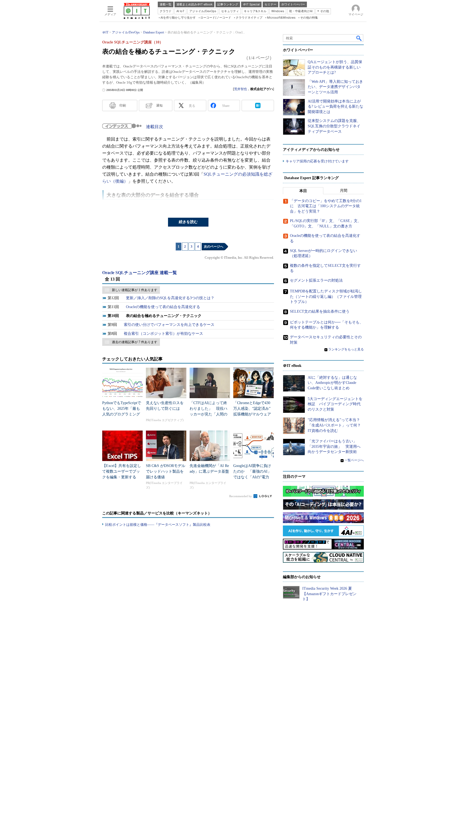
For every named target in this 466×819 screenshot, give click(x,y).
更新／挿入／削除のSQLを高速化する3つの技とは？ (170, 298)
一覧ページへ (354, 460)
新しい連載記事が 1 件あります (134, 290)
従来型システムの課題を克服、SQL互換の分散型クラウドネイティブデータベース (334, 126)
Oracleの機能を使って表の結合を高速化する (163, 307)
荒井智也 (240, 89)
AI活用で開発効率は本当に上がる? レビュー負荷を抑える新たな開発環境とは (335, 106)
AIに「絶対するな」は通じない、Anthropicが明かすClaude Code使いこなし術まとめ (332, 383)
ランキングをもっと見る (346, 349)
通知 (159, 105)
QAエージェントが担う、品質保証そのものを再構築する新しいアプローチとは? (335, 67)
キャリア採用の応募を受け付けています (317, 161)
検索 (359, 38)
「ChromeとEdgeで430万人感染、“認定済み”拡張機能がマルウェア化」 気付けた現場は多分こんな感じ (252, 414)
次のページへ (213, 246)
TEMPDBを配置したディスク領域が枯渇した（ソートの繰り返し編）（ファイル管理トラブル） (326, 296)
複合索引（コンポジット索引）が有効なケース (163, 334)
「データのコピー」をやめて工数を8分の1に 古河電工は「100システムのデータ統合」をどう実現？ (326, 206)
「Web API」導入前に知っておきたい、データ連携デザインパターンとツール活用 (335, 87)
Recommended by (241, 496)
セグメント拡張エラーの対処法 (316, 280)
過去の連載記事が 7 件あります (134, 342)
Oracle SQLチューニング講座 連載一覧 (139, 272)
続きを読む (188, 222)
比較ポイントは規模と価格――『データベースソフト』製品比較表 (157, 525)
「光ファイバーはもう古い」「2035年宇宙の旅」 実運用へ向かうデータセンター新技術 (334, 446)
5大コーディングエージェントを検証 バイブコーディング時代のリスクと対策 (335, 404)
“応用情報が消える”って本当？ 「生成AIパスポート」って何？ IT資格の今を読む (336, 425)
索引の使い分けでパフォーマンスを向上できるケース (169, 325)
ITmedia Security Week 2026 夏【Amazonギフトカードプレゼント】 (329, 593)
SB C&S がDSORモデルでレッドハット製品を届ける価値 (165, 471)
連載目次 (154, 126)
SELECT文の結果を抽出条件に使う (320, 311)
